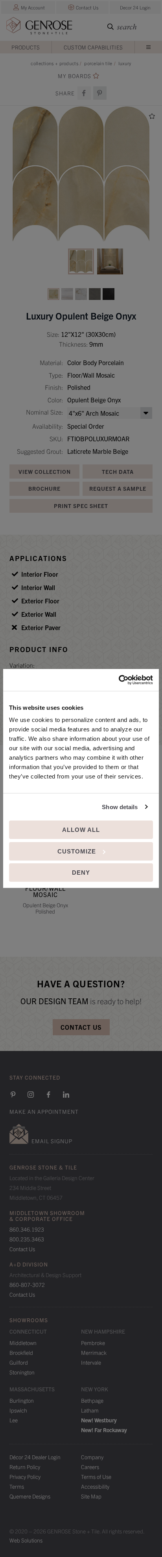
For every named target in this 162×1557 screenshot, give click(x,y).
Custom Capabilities (93, 47)
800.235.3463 (26, 1239)
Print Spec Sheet (81, 505)
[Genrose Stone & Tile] (39, 27)
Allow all (81, 829)
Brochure (44, 488)
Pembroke (93, 1342)
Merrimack (94, 1352)
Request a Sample (117, 488)
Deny (81, 872)
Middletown (23, 1342)
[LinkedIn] (66, 1094)
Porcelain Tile (98, 63)
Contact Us (87, 7)
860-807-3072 (27, 1284)
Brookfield (21, 1352)
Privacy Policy (24, 1476)
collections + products (54, 63)
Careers (90, 1466)
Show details (120, 807)
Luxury (124, 63)
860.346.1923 (26, 1229)
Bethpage (92, 1400)
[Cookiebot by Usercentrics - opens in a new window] (118, 680)
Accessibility (95, 1486)
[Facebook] (84, 93)
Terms (16, 1486)
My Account (33, 7)
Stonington (22, 1372)
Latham (90, 1410)
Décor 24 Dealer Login (35, 1456)
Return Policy (24, 1466)
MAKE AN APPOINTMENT (44, 1111)
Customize (76, 851)
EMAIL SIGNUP (51, 1140)
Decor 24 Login (135, 7)
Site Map (91, 1496)
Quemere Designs (29, 1496)
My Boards (74, 76)
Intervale (91, 1362)
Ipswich (18, 1410)
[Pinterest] (13, 1094)
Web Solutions (25, 1540)
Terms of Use (96, 1476)
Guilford (18, 1362)
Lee (13, 1420)
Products (25, 47)
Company (92, 1456)
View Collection (44, 471)
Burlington (21, 1400)
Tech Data (118, 471)
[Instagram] (30, 1094)
